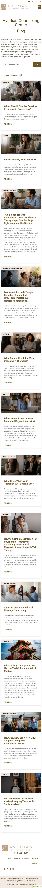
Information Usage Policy (15, 881)
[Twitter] (7, 869)
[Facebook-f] (4, 869)
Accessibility (31, 881)
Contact (35, 863)
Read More (8, 124)
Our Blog (35, 858)
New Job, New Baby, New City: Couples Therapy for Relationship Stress (20, 741)
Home (9, 858)
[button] (39, 7)
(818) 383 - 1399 (21, 853)
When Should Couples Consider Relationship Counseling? (20, 108)
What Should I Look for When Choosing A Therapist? (19, 359)
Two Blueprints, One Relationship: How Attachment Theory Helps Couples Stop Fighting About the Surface (20, 219)
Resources (25, 858)
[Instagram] (40, 1)
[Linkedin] (36, 1)
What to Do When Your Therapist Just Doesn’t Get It (19, 482)
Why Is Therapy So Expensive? (20, 159)
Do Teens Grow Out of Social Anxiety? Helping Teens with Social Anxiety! (19, 801)
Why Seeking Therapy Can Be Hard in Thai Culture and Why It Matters (20, 668)
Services (17, 858)
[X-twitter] (32, 1)
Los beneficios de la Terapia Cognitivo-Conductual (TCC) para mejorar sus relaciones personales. (18, 296)
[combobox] (16, 64)
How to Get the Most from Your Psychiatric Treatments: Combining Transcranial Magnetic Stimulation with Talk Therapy (20, 544)
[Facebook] (29, 1)
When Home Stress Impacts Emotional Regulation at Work (19, 420)
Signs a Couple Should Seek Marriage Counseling (18, 609)
